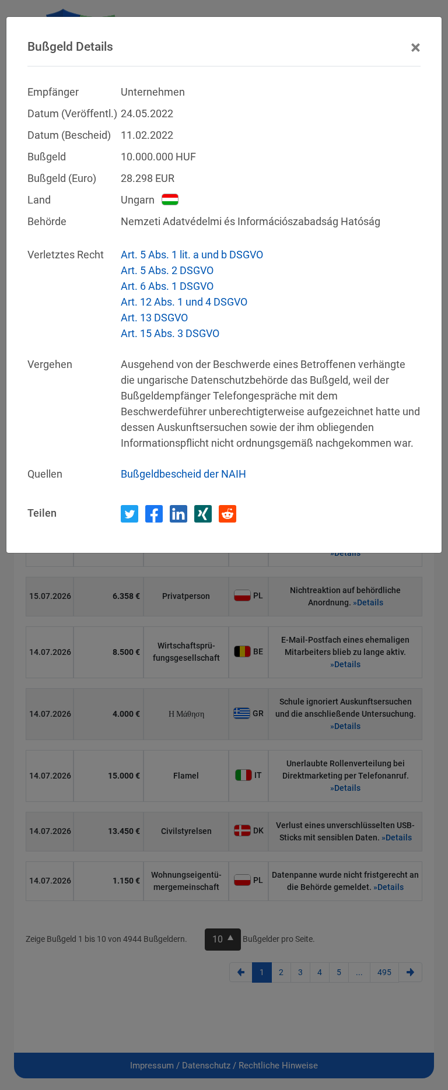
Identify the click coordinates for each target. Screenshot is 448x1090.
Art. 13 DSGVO (154, 317)
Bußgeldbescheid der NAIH (183, 474)
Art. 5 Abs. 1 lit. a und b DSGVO (192, 254)
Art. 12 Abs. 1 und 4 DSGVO (184, 302)
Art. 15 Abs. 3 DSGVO (170, 333)
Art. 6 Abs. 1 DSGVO (167, 286)
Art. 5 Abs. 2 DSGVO (167, 270)
